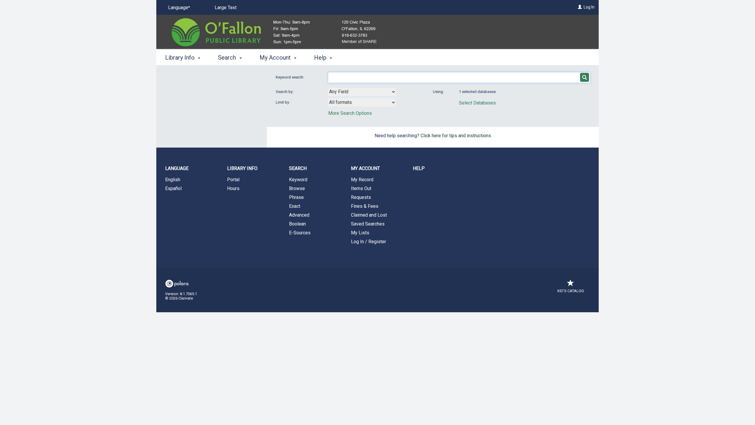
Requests (361, 197)
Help (419, 168)
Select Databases (477, 103)
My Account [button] (276, 57)
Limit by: (283, 102)
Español (173, 188)
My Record (362, 179)
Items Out (361, 188)
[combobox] (362, 92)
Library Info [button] (180, 57)
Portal (233, 179)
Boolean (297, 224)
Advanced (299, 215)
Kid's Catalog (570, 291)
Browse (297, 188)
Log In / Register (368, 241)
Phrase (296, 197)
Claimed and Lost (369, 215)
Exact (294, 206)
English (172, 179)
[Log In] (580, 7)
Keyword (298, 179)
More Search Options (350, 113)
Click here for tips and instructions (456, 135)
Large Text (226, 7)
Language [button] (176, 168)
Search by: (285, 91)
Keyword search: (290, 77)
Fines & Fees (364, 206)
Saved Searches (368, 224)
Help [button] (321, 57)
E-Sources (300, 233)
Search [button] (227, 57)
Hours (233, 188)
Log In (589, 7)
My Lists (360, 233)
